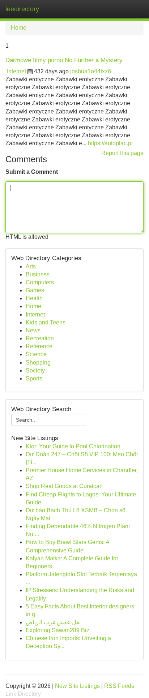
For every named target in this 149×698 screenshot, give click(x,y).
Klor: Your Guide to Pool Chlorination (73, 446)
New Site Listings (77, 686)
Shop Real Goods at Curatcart (64, 486)
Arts (31, 266)
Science (36, 354)
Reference (39, 346)
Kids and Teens (45, 322)
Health (34, 298)
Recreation (40, 338)
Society (35, 370)
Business (38, 274)
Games (35, 290)
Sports (34, 378)
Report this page (122, 153)
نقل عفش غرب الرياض (53, 622)
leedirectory (22, 9)
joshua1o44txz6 (90, 71)
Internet (16, 71)
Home (18, 28)
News (33, 330)
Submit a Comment (31, 172)
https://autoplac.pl (110, 143)
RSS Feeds (119, 686)
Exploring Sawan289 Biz (57, 630)
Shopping (38, 362)
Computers (40, 282)
